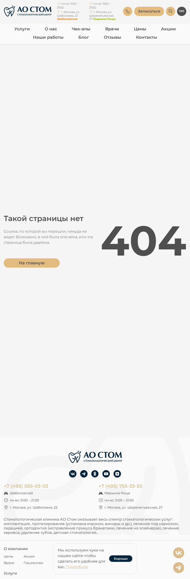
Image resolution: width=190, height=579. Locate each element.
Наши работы (48, 37)
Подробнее (77, 567)
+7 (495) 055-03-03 (26, 486)
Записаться (149, 11)
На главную (32, 263)
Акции (168, 29)
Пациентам (33, 563)
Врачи (112, 29)
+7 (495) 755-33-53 (120, 486)
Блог (83, 37)
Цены (140, 29)
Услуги (22, 29)
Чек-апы (81, 29)
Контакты (146, 37)
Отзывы (112, 37)
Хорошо (121, 559)
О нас (51, 29)
